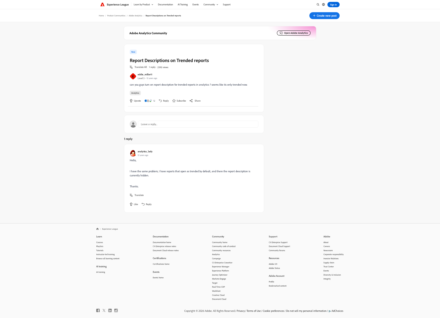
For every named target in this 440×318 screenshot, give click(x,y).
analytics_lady (145, 151)
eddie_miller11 (145, 74)
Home (101, 15)
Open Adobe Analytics (296, 33)
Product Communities (116, 15)
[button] (324, 15)
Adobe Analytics (135, 15)
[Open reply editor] (194, 124)
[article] (193, 178)
